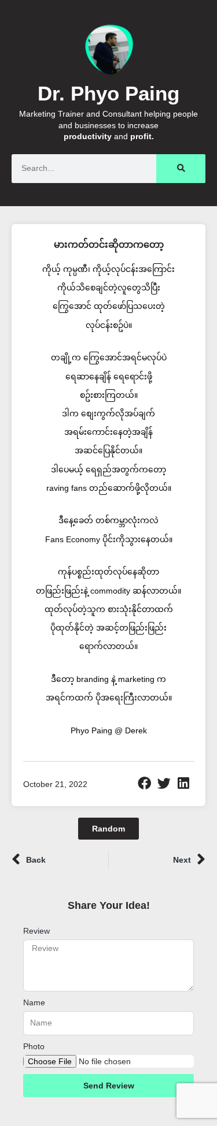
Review (36, 930)
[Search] (180, 168)
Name (34, 1002)
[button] (145, 783)
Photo (34, 1046)
